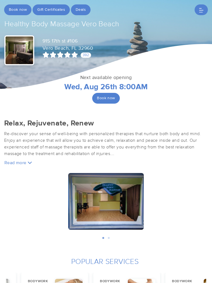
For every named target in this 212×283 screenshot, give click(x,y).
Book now (18, 10)
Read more (16, 163)
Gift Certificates (51, 10)
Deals (81, 10)
